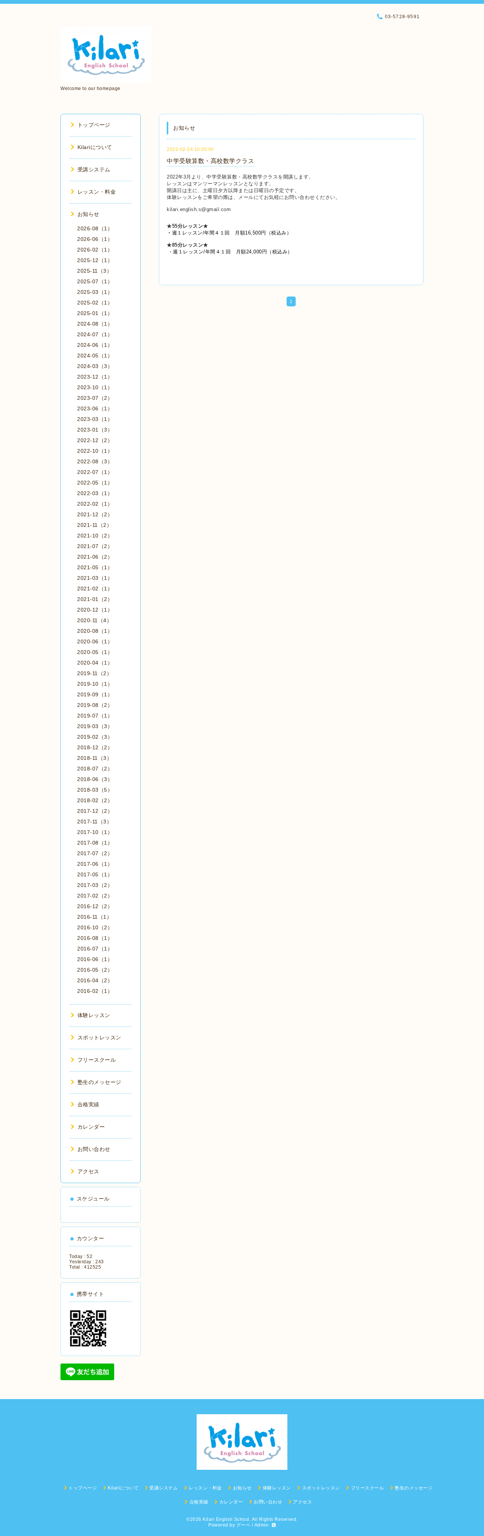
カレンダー (91, 1127)
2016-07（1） (95, 949)
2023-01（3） (95, 430)
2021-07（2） (95, 546)
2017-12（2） (95, 811)
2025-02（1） (95, 303)
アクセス (88, 1171)
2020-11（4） (94, 620)
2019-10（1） (95, 684)
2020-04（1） (95, 663)
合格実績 (88, 1104)
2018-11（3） (94, 758)
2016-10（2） (95, 927)
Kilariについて (95, 147)
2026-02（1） (95, 250)
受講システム (94, 169)
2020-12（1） (95, 610)
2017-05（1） (95, 874)
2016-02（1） (95, 991)
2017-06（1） (95, 864)
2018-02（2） (95, 800)
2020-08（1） (95, 631)
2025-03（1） (95, 292)
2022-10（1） (95, 451)
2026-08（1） (95, 228)
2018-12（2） (95, 747)
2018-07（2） (95, 769)
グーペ (243, 1525)
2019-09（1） (95, 694)
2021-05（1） (95, 567)
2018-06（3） (95, 779)
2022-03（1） (95, 493)
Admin (261, 1525)
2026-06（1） (95, 239)
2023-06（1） (95, 408)
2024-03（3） (95, 366)
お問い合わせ (94, 1149)
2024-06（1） (95, 345)
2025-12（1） (95, 260)
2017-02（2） (95, 896)
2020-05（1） (95, 652)
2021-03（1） (95, 578)
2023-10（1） (95, 387)
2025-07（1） (95, 281)
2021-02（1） (95, 589)
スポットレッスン (99, 1037)
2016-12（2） (95, 906)
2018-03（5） (95, 790)
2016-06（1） (95, 959)
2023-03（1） (95, 419)
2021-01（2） (95, 599)
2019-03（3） (95, 726)
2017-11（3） (94, 821)
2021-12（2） (95, 514)
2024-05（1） (95, 356)
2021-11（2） (94, 525)
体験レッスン (94, 1015)
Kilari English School (226, 1519)
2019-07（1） (95, 716)
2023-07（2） (95, 398)
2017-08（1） (95, 843)
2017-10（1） (95, 832)
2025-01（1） (95, 313)
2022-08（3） (95, 461)
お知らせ (88, 214)
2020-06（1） (95, 641)
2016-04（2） (95, 980)
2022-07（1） (95, 472)
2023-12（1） (95, 377)
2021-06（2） (95, 557)
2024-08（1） (95, 324)
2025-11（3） (94, 271)
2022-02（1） (95, 504)
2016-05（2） (95, 970)
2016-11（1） (94, 917)
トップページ (94, 125)
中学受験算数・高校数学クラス (210, 161)
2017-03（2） (95, 885)
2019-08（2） (95, 705)
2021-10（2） (95, 536)
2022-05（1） (95, 483)
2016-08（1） (95, 938)
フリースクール (97, 1060)
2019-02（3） (95, 737)
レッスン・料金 (97, 192)
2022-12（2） (95, 440)
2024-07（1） (95, 334)
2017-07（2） (95, 853)
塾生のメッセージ (99, 1082)
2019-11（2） (94, 673)
